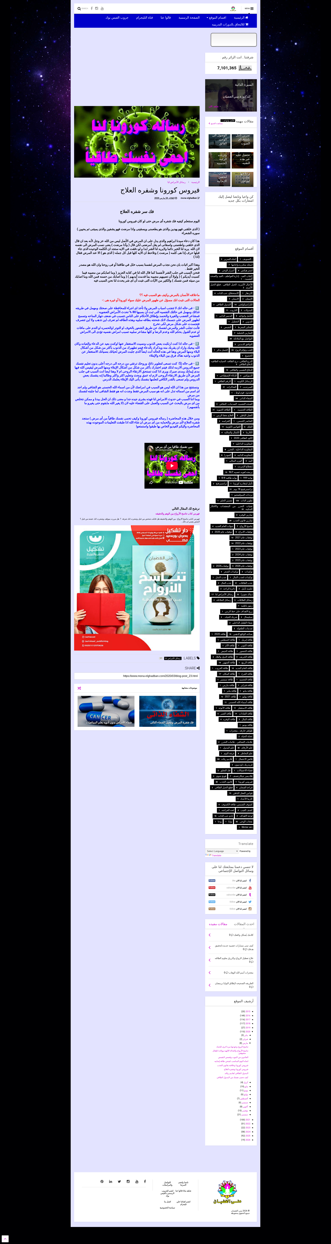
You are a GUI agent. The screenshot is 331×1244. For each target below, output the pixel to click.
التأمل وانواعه (228, 120)
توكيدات (249, 571)
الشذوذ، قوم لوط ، (243, 392)
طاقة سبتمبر (226, 679)
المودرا (227, 455)
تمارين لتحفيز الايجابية (222, 177)
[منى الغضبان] (233, 9)
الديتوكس (248, 375)
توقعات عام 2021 (244, 537)
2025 (247, 1136)
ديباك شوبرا (247, 594)
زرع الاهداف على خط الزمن (239, 611)
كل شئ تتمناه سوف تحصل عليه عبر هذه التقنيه (242, 155)
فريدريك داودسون (244, 764)
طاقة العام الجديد (244, 668)
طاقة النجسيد (246, 679)
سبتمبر (244, 1102)
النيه (250, 460)
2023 (247, 1127)
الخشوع (249, 355)
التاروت (233, 310)
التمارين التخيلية (245, 332)
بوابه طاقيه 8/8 (229, 477)
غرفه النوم (229, 753)
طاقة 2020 (220, 634)
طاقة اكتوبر (247, 645)
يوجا (220, 821)
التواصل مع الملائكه (243, 338)
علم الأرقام (247, 747)
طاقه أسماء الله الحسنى (240, 702)
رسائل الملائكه (223, 600)
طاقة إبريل (247, 639)
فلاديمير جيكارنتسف (243, 776)
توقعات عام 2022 (244, 543)
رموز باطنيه (247, 605)
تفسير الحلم (226, 500)
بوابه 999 (248, 477)
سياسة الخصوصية (167, 1207)
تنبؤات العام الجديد (224, 526)
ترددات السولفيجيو (243, 494)
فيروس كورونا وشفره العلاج (236, 1069)
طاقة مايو (248, 690)
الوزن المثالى (235, 460)
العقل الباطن (246, 415)
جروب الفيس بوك (117, 17)
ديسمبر (244, 1114)
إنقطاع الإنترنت (245, 466)
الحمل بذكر (222, 350)
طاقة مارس (228, 685)
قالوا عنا (166, 17)
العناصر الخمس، (244, 421)
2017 (247, 1019)
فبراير (245, 1039)
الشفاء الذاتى (246, 398)
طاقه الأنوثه (224, 708)
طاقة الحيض (227, 651)
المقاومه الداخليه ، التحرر (240, 449)
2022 (247, 1123)
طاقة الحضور (246, 651)
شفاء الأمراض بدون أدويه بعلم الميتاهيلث (109, 722)
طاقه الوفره (229, 719)
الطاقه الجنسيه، (245, 409)
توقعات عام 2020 (223, 531)
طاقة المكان (229, 673)
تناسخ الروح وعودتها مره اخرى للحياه (232, 1047)
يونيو (246, 1090)
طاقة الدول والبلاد (224, 656)
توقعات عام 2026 (244, 566)
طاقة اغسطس (227, 639)
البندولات (248, 310)
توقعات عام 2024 (244, 554)
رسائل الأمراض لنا (177, 182)
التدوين (249, 321)
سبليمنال (248, 617)
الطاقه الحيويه (223, 409)
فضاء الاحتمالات (245, 770)
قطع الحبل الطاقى (224, 787)
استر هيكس (247, 270)
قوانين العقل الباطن (243, 793)
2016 (247, 1015)
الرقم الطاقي (224, 381)
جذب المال (226, 583)
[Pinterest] (102, 1181)
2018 (247, 1023)
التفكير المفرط (245, 327)
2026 (247, 1140)
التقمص (227, 327)
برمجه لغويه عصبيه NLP (241, 472)
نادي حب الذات (225, 815)
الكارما (249, 432)
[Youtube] (102, 8)
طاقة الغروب (221, 668)
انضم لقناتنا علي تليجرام (183, 1202)
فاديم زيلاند (226, 759)
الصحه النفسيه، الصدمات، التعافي (236, 404)
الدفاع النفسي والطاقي (241, 369)
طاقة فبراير (247, 685)
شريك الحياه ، (230, 617)
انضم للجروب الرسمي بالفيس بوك (167, 1193)
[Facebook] (92, 8)
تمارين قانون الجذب (243, 520)
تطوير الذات (247, 500)
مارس (245, 1043)
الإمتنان (249, 298)
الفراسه (226, 421)
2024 (247, 1132)
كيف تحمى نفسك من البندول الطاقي (232, 1077)
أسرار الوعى (228, 270)
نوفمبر (245, 1110)
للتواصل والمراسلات (167, 1183)
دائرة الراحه (229, 588)
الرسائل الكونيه (245, 381)
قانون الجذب (226, 781)
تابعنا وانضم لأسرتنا (183, 1183)
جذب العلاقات (246, 583)
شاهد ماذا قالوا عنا (183, 1191)
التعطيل (235, 321)
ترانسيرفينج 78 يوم (243, 489)
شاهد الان (214, 106)
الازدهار (249, 293)
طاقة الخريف (246, 656)
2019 (247, 1027)
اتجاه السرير (230, 259)
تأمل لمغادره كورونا (243, 483)
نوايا (230, 821)
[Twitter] (119, 1181)
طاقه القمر (226, 713)
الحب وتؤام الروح (244, 350)
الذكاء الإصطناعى (228, 375)
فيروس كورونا (245, 781)
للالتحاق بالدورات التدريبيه (228, 24)
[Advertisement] (137, 77)
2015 (247, 1011)
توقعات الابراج (245, 531)
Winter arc (247, 827)
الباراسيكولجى (245, 304)
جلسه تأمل (247, 588)
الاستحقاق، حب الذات (228, 293)
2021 (247, 1120)
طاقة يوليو (247, 696)
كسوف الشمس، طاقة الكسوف (237, 804)
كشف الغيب (246, 810)
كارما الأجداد (246, 798)
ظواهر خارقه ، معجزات (241, 730)
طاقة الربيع (247, 662)
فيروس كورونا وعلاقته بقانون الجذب (232, 1065)
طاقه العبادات (246, 713)
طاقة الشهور (229, 662)
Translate (216, 855)
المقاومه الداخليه (244, 443)
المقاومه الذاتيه (245, 455)
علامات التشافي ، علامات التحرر (237, 742)
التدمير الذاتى (225, 315)
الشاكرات (231, 387)
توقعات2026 (222, 566)
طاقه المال (247, 719)
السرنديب (248, 387)
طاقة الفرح (247, 673)
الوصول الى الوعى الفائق (219, 139)
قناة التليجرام (145, 17)
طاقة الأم (230, 645)
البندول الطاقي (223, 304)
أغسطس (244, 1098)
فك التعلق (225, 770)
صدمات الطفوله (245, 628)
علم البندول (228, 747)
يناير (246, 1035)
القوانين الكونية (233, 426)
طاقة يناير (232, 690)
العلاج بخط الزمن (224, 415)
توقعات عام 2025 (244, 560)
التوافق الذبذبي (245, 344)
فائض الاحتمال (245, 759)
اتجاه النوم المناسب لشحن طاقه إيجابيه (231, 1061)
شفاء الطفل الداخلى (242, 622)
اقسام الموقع (218, 17)
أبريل (245, 1082)
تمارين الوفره (246, 514)
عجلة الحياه (247, 736)
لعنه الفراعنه (228, 810)
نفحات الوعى (246, 821)
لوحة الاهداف (246, 815)
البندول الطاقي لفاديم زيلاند (236, 1073)
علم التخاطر (247, 753)
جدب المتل (220, 577)
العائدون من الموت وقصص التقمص (233, 1057)
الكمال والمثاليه (231, 432)
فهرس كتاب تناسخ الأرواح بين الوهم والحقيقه (178, 513)
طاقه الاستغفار (245, 708)
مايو (246, 1086)
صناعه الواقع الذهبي (243, 634)
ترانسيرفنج (221, 483)
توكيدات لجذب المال (243, 577)
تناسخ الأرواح (246, 526)
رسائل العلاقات (245, 600)
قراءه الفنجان (246, 787)
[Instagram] (96, 8)
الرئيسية (239, 17)
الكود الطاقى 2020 (243, 438)
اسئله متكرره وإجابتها (242, 264)
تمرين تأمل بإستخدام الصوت (243, 139)
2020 (247, 1031)
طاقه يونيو (247, 725)
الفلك (250, 426)
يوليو (245, 1094)
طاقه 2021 (230, 696)
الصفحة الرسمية (189, 17)
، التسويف (248, 259)
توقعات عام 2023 (244, 548)
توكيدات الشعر (231, 571)
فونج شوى (221, 776)
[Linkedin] (110, 1181)
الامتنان (235, 298)
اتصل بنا (167, 1201)
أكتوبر (245, 1106)
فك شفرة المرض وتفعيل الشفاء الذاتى (172, 722)
